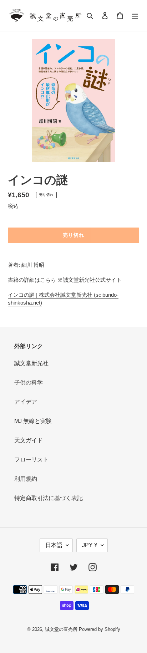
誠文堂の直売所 (61, 629)
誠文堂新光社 (31, 363)
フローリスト (31, 459)
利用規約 (25, 479)
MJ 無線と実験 (33, 421)
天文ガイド (28, 440)
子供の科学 (28, 382)
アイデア (25, 402)
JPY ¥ (89, 545)
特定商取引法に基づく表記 (48, 498)
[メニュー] (134, 16)
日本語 (53, 545)
